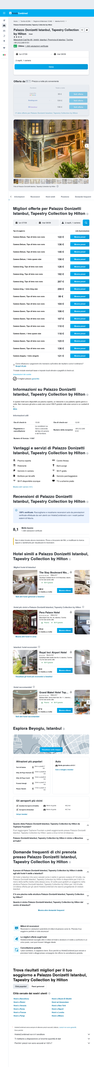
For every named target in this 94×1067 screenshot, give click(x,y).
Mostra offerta (65, 590)
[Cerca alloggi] (4, 25)
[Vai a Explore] (4, 41)
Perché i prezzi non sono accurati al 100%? (33, 1043)
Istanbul (57, 21)
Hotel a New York (59, 1005)
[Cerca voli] (4, 20)
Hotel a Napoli (58, 1009)
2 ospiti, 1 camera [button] (23, 60)
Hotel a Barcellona (21, 998)
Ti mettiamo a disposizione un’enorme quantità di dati (38, 1038)
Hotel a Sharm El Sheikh (62, 998)
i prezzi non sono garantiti (67, 1027)
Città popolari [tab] (21, 986)
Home (16, 21)
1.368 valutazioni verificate (36, 46)
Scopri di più (21, 366)
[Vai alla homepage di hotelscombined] (18, 13)
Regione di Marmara (40, 21)
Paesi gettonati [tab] (38, 986)
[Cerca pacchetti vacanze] (4, 35)
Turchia (23, 21)
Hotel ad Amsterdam (60, 1002)
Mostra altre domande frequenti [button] (51, 910)
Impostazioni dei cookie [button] (22, 374)
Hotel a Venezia (20, 1005)
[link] (30, 596)
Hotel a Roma (19, 1009)
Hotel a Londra (58, 1012)
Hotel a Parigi (19, 1015)
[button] (4, 13)
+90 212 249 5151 (21, 42)
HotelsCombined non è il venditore (30, 1034)
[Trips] (4, 47)
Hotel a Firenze (20, 1012)
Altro (15, 409)
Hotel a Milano (58, 1015)
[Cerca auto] (4, 30)
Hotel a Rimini (19, 1002)
